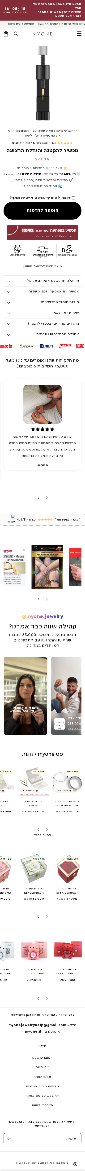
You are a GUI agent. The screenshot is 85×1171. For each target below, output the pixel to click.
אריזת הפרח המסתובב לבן (34, 890)
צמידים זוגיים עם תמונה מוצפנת (67, 803)
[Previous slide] (46, 599)
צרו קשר (42, 1067)
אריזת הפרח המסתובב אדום (67, 890)
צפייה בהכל (42, 835)
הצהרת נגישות (42, 1105)
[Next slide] (38, 497)
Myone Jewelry (26, 1163)
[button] (16, 34)
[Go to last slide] (46, 497)
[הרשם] (9, 1138)
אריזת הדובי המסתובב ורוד (34, 971)
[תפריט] (79, 34)
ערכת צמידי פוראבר (34, 803)
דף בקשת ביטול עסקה (42, 1096)
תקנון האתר (42, 1077)
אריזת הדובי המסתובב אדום (67, 971)
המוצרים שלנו (42, 1058)
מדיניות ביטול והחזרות (42, 1086)
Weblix (53, 1163)
